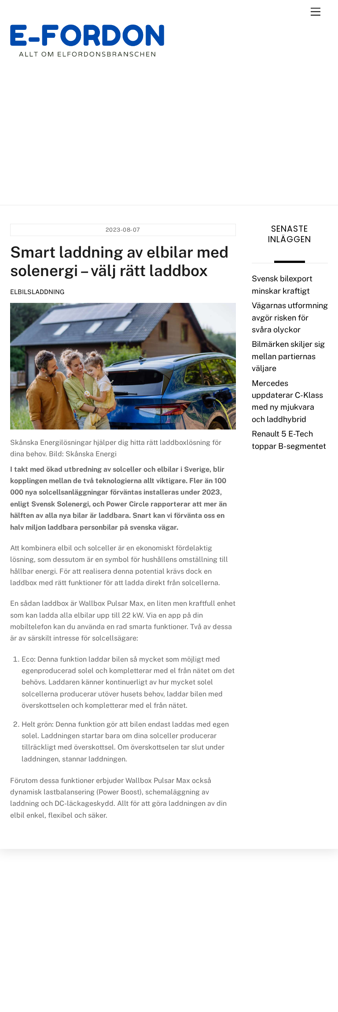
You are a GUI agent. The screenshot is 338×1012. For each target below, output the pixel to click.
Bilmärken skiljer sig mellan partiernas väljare (288, 356)
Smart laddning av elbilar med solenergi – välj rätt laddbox (119, 261)
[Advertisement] (169, 131)
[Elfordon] (87, 46)
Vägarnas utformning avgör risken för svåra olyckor (290, 317)
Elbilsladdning (37, 291)
